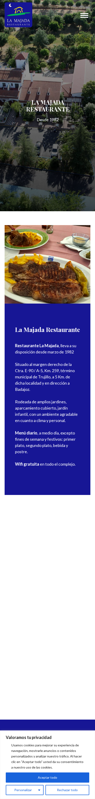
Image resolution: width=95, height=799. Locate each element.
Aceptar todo (47, 777)
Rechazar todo (67, 790)
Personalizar (23, 790)
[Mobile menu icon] (84, 15)
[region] (47, 764)
